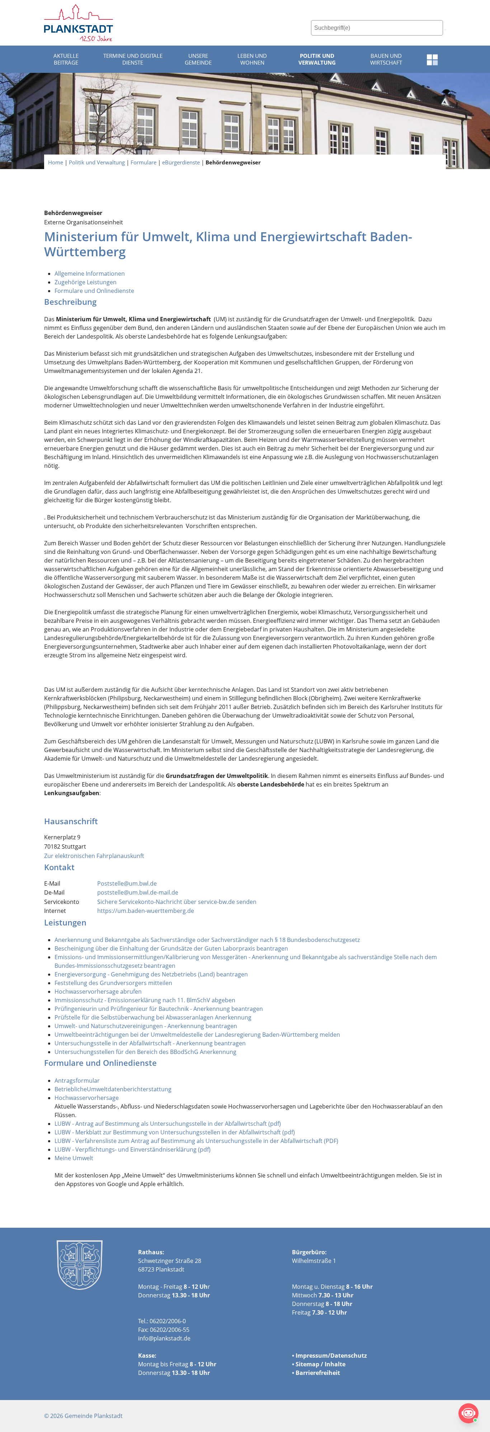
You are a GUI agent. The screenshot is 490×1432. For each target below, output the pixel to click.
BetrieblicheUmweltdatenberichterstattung (113, 1089)
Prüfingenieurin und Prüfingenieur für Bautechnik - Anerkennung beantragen (159, 1009)
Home (55, 161)
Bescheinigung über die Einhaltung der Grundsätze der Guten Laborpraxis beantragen (171, 948)
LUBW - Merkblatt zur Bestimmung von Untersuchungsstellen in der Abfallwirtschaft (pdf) (175, 1132)
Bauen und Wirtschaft (386, 59)
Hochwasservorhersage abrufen (98, 991)
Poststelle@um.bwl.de (127, 883)
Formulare (143, 161)
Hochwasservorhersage (87, 1098)
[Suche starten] (445, 30)
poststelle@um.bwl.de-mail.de (137, 892)
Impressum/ (313, 1355)
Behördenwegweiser (233, 161)
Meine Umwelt (74, 1158)
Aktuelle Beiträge (66, 59)
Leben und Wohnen (252, 59)
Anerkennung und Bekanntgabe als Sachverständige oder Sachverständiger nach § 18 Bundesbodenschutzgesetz (207, 940)
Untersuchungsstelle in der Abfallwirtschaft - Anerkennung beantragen (150, 1043)
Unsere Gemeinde (198, 59)
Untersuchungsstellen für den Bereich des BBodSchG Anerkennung (145, 1052)
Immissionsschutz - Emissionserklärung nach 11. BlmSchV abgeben (145, 1000)
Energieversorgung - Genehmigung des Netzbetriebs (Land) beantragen (151, 974)
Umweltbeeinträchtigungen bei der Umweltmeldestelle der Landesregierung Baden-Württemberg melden (197, 1035)
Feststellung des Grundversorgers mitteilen (113, 983)
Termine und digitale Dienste (132, 59)
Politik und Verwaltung (317, 59)
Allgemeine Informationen (90, 273)
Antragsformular (77, 1081)
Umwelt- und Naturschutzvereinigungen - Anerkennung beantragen (146, 1026)
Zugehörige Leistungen (86, 282)
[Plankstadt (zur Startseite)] (78, 22)
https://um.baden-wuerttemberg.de (145, 911)
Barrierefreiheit (318, 1373)
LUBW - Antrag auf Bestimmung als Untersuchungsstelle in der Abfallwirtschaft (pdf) (168, 1124)
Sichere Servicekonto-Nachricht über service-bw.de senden (176, 902)
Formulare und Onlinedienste (94, 291)
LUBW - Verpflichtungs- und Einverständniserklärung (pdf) (133, 1149)
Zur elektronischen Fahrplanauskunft (94, 856)
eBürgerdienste (181, 161)
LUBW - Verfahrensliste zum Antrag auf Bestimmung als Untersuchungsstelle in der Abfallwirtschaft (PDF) (196, 1141)
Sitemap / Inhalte (320, 1364)
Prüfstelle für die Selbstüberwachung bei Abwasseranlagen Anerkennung (153, 1017)
